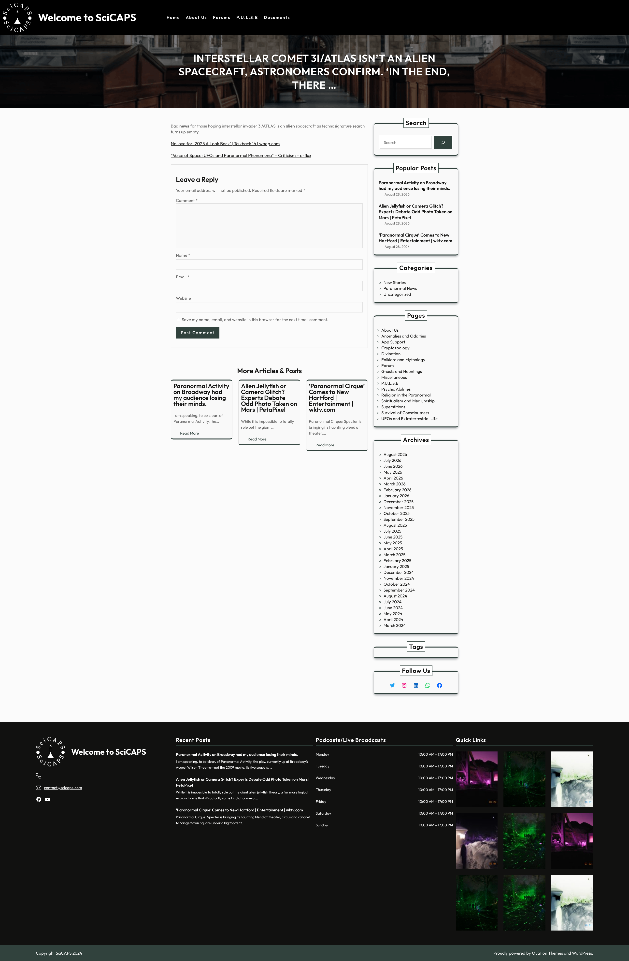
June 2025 (393, 536)
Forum (387, 365)
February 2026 (398, 489)
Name (183, 255)
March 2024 (395, 625)
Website (183, 298)
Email (182, 276)
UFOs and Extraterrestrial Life (409, 418)
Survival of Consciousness (405, 412)
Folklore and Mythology (403, 359)
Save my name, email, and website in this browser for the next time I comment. (255, 319)
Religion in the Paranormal (406, 394)
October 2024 (397, 584)
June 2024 (393, 607)
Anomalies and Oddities (403, 336)
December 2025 (399, 501)
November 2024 (399, 578)
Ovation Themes (547, 953)
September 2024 (399, 590)
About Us (390, 330)
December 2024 (399, 572)
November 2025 (399, 507)
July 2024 (392, 601)
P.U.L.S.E (389, 383)
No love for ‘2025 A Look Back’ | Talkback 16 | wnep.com (225, 143)
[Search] (443, 142)
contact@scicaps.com (63, 787)
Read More (190, 433)
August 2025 (395, 525)
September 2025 (399, 519)
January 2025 (396, 566)
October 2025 (397, 513)
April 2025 (393, 548)
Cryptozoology (395, 347)
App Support (393, 341)
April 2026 (393, 477)
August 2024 (395, 595)
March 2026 (395, 483)
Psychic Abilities (396, 389)
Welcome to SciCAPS (87, 17)
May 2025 (393, 542)
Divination (390, 353)
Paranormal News (400, 288)
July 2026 (392, 460)
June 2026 (393, 466)
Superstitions (393, 406)
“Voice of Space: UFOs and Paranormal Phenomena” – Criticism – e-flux (241, 155)
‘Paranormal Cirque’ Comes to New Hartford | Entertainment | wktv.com (415, 237)
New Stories (395, 282)
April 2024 (393, 619)
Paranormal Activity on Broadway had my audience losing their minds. (414, 185)
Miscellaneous (394, 377)
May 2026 (393, 472)
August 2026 (395, 454)
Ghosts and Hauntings (401, 371)
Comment (187, 200)
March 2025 (394, 554)
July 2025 (392, 531)
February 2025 (397, 560)
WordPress (582, 953)
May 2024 (393, 613)
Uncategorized (397, 294)
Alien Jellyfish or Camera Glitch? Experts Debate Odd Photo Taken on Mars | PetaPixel (415, 211)
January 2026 (396, 495)
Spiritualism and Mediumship (408, 400)
